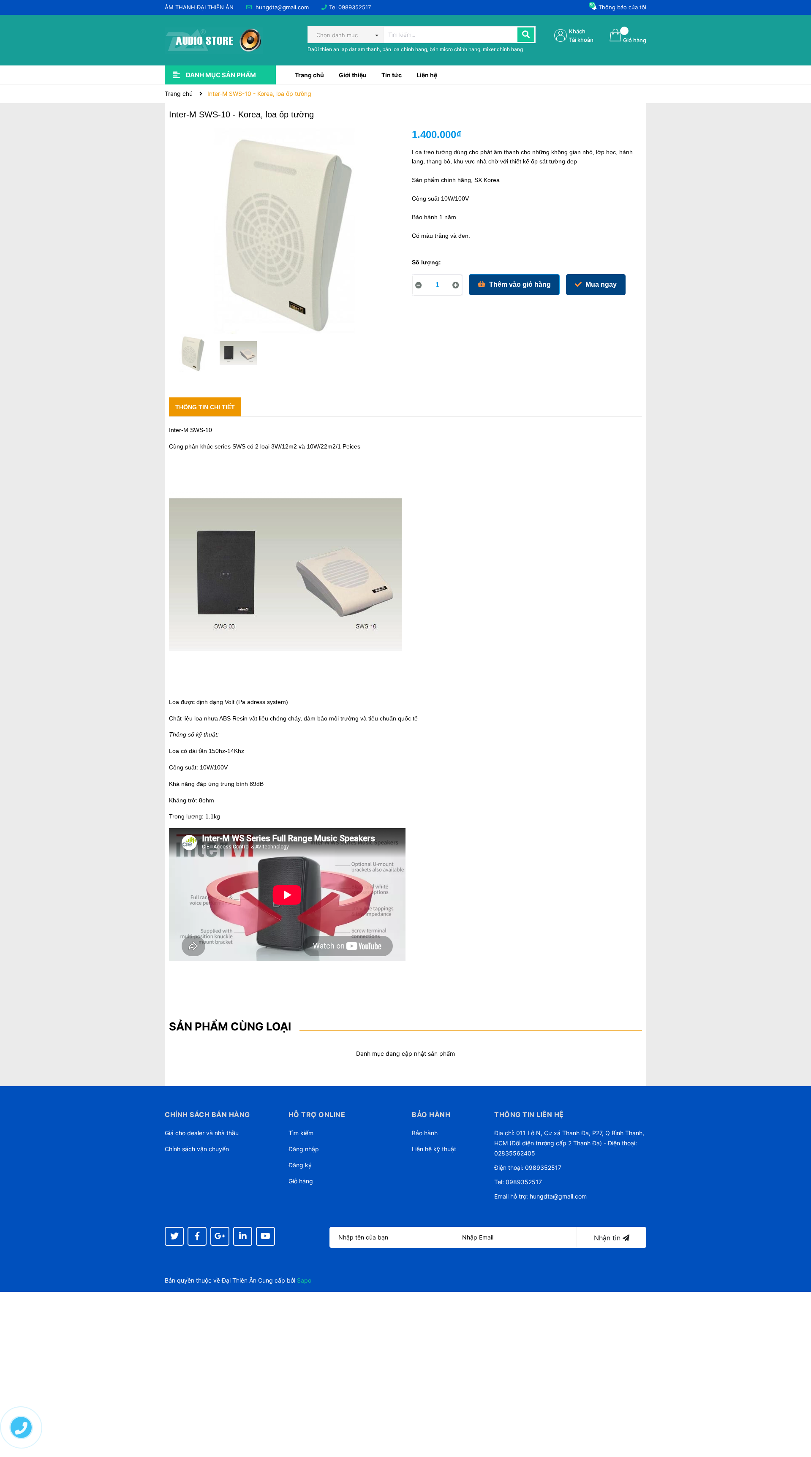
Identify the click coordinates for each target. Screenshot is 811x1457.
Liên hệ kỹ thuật (434, 1149)
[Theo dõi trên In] (242, 1236)
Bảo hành (425, 1132)
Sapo (304, 1280)
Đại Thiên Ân (239, 1280)
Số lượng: (426, 262)
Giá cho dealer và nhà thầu (202, 1132)
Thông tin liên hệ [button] (529, 1114)
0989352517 (354, 7)
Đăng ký (300, 1165)
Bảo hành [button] (431, 1114)
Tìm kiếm (300, 1132)
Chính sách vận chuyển (197, 1149)
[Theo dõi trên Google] (219, 1236)
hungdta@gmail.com (282, 7)
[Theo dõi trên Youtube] (265, 1236)
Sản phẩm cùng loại (230, 1026)
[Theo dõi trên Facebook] (197, 1236)
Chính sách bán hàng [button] (207, 1114)
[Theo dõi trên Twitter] (174, 1236)
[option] (192, 355)
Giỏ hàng (300, 1181)
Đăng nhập (303, 1149)
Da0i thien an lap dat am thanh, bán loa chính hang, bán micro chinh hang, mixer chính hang (415, 49)
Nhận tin (608, 1238)
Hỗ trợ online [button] (317, 1114)
